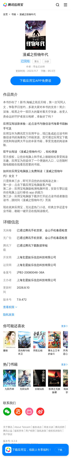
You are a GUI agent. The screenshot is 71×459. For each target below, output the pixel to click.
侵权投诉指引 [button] (55, 430)
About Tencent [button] (22, 427)
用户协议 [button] (7, 434)
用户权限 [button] (30, 430)
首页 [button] (5, 14)
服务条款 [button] (37, 427)
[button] (13, 5)
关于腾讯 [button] (7, 427)
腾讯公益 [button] (7, 430)
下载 (60, 450)
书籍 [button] (13, 14)
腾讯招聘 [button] (59, 427)
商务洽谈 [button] (48, 427)
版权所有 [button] (19, 430)
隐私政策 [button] (8, 314)
